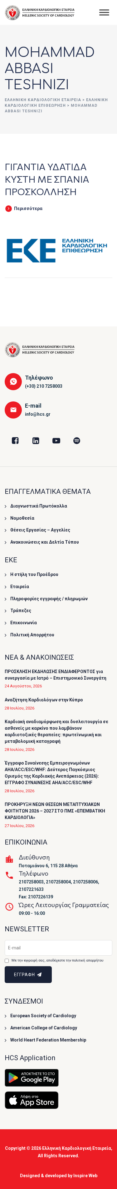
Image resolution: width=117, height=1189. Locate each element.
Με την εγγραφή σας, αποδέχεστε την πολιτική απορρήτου (57, 960)
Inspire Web (85, 1175)
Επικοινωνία (23, 622)
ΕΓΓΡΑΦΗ (25, 974)
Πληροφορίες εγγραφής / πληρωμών (49, 598)
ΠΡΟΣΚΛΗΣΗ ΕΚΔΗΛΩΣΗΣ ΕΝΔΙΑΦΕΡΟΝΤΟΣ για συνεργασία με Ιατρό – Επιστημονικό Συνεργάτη (55, 675)
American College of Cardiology (43, 1027)
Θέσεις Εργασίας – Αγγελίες (40, 529)
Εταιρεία (19, 586)
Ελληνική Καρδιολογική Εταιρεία (76, 1148)
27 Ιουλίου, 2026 (19, 825)
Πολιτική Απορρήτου (32, 634)
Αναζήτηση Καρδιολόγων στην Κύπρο (44, 699)
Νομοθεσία (22, 518)
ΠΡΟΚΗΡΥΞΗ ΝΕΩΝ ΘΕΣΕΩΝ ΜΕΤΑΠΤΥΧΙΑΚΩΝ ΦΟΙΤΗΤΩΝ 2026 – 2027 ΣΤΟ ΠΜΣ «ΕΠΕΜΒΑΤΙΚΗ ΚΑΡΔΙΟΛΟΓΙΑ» (55, 811)
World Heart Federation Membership (48, 1039)
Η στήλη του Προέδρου (34, 574)
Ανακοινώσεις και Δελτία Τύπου (44, 542)
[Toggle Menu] (104, 12)
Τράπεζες (20, 610)
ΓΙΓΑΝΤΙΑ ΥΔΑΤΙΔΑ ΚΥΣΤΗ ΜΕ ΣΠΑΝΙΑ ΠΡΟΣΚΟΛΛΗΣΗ (47, 179)
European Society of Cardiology (43, 1015)
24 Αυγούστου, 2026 (23, 686)
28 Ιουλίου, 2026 (19, 708)
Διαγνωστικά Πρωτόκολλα (38, 505)
